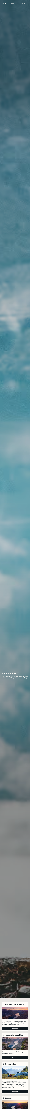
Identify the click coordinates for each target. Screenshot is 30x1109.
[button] (23, 3)
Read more (15, 1028)
